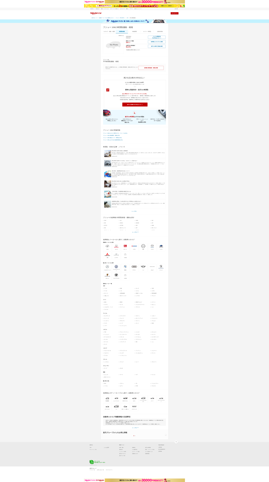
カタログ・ (109, 31)
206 (105, 222)
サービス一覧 (92, 469)
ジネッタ (122, 336)
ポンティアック (139, 318)
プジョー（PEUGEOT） (120, 17)
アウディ (106, 304)
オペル (121, 304)
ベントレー (106, 334)
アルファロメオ (107, 350)
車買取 (122, 31)
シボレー (154, 315)
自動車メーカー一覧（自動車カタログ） (106, 17)
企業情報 (160, 447)
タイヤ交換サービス (149, 451)
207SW (121, 225)
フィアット (138, 350)
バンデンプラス (123, 339)
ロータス (138, 334)
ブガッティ (154, 361)
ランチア (122, 353)
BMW (121, 302)
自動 (160, 31)
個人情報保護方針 (161, 449)
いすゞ (121, 290)
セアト (121, 385)
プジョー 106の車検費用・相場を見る (111, 135)
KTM (137, 385)
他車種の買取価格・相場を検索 (151, 67)
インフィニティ (123, 325)
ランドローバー (123, 334)
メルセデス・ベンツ (108, 307)
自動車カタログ (135, 453)
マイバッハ (122, 307)
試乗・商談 (121, 447)
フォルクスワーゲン (140, 304)
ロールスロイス (107, 336)
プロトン (122, 383)
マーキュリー (154, 318)
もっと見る (134, 211)
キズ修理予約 (134, 449)
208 (136, 225)
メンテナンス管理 (122, 451)
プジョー (122, 361)
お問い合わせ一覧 (100, 469)
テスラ (105, 323)
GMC (153, 323)
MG (136, 341)
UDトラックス (123, 295)
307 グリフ (154, 227)
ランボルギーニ (139, 353)
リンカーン (106, 320)
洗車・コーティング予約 (149, 449)
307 (136, 227)
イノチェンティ (123, 355)
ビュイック (106, 318)
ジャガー (138, 332)
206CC (121, 222)
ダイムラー (154, 332)
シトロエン (106, 361)
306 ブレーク (123, 227)
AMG (105, 302)
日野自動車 (154, 293)
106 (127, 17)
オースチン (154, 339)
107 (121, 220)
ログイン (175, 13)
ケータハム (138, 336)
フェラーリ (154, 350)
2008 (137, 220)
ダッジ (137, 323)
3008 (153, 225)
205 (152, 220)
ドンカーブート (155, 383)
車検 (134, 31)
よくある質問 (106, 447)
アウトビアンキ (123, 350)
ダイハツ (106, 293)
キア (137, 374)
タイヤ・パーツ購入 (136, 451)
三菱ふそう (106, 295)
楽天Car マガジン (122, 453)
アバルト (106, 355)
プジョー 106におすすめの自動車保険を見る (113, 139)
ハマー (105, 325)
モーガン (106, 339)
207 (152, 222)
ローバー (154, 334)
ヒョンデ (106, 374)
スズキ (153, 290)
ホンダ (137, 288)
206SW (137, 222)
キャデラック (107, 315)
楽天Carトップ (94, 17)
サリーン (138, 320)
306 (105, 227)
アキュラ (154, 295)
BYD (105, 383)
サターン (138, 315)
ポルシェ (154, 304)
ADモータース (107, 377)
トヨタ (105, 288)
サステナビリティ (109, 469)
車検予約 (121, 449)
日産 (121, 288)
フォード (122, 318)
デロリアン (122, 320)
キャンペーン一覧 (93, 449)
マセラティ (106, 353)
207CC (105, 225)
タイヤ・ (147, 31)
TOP (90, 447)
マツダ (105, 290)
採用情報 (160, 451)
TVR (105, 332)
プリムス (154, 320)
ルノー (137, 361)
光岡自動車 (122, 293)
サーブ (105, 368)
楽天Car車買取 (148, 447)
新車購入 (134, 447)
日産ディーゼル (139, 293)
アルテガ (106, 309)
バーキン (106, 385)
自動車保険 (147, 453)
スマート (154, 302)
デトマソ (154, 353)
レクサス (138, 295)
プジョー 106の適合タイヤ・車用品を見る (112, 137)
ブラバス (138, 307)
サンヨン (154, 374)
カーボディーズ (155, 336)
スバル (137, 290)
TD (136, 383)
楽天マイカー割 (122, 455)
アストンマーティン (124, 332)
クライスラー (123, 315)
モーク (105, 344)
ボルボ (121, 368)
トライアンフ (123, 341)
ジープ (121, 323)
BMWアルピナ (139, 302)
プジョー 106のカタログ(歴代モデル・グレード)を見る (115, 133)
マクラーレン (139, 339)
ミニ (153, 307)
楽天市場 (176, 8)
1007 (105, 220)
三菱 (153, 288)
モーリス (106, 341)
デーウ (121, 374)
